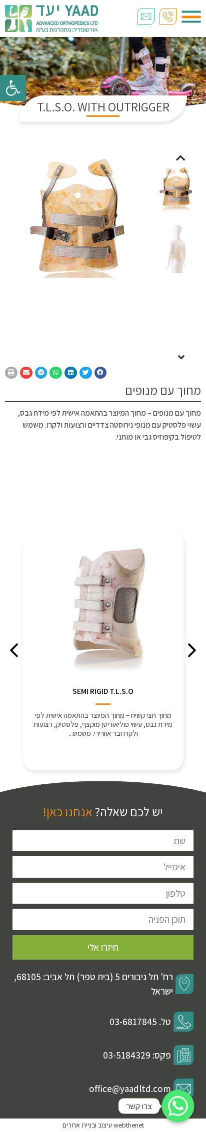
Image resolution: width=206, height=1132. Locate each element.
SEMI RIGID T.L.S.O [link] (103, 691)
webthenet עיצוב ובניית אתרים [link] (103, 1125)
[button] (180, 158)
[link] (13, 88)
